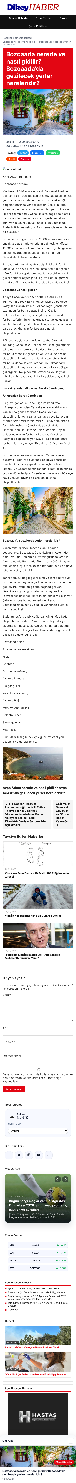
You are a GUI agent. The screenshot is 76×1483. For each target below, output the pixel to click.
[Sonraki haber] (65, 1179)
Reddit (11, 159)
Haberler (7, 37)
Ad (6, 1028)
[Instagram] (29, 1155)
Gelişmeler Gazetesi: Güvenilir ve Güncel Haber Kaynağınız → (63, 814)
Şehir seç (14, 1123)
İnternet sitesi (12, 1056)
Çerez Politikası (38, 25)
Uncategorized (23, 37)
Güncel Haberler (18, 18)
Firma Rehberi (44, 18)
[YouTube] (39, 1155)
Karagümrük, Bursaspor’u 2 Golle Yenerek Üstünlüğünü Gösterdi (38, 1304)
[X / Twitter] (19, 1155)
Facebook (37, 152)
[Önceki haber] (58, 1179)
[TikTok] (49, 1155)
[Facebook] (9, 1155)
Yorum (8, 995)
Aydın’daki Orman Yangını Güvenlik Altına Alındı (33, 1288)
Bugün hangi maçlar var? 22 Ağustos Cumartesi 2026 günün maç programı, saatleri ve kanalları (37, 1297)
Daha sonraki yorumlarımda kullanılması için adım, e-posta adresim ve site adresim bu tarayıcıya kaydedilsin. (38, 1078)
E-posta (9, 1042)
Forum (63, 18)
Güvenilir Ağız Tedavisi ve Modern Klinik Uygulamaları (37, 1292)
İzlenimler (13, 1309)
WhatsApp (53, 152)
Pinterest (25, 159)
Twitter (23, 152)
